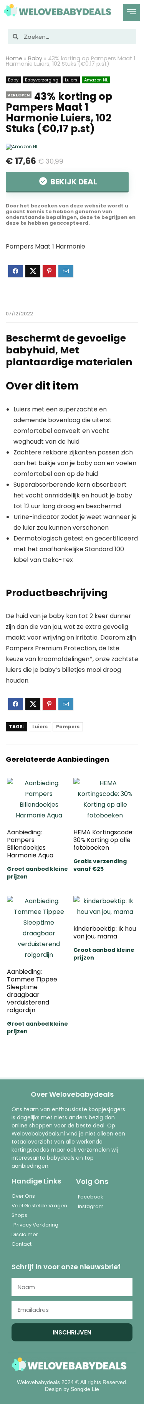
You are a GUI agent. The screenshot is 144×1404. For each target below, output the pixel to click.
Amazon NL (96, 80)
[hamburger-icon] (131, 12)
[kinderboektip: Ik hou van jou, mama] (105, 901)
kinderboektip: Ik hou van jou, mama (104, 932)
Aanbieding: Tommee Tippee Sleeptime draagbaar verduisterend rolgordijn (32, 990)
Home (14, 58)
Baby (35, 58)
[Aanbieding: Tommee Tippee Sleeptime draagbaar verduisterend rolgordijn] (39, 901)
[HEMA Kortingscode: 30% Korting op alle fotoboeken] (105, 783)
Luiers (71, 80)
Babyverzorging (41, 80)
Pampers (67, 726)
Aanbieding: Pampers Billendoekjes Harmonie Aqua (30, 844)
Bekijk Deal (73, 181)
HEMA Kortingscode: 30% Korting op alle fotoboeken (103, 840)
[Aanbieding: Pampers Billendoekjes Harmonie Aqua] (39, 783)
